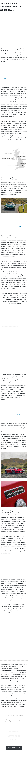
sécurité (13, 670)
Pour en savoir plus (14, 748)
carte (4, 78)
